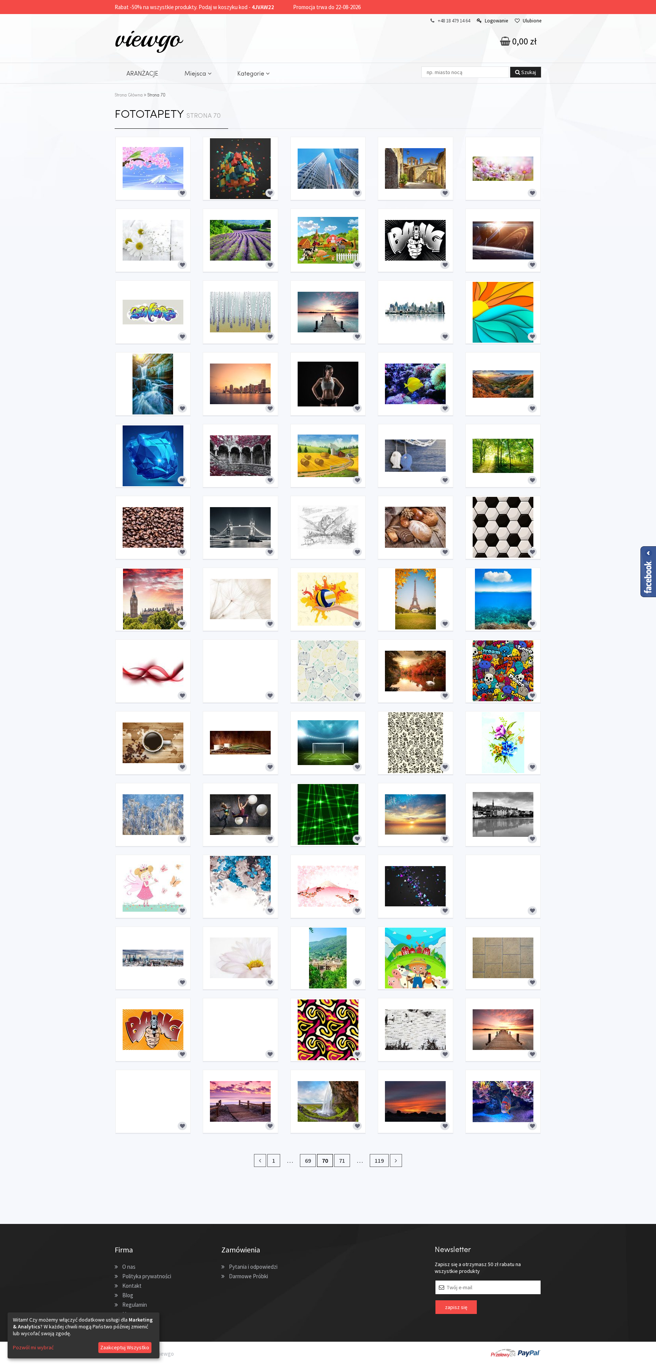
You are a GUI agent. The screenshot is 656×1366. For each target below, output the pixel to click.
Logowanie (496, 20)
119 (379, 1160)
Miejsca (196, 73)
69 (308, 1160)
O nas (129, 1266)
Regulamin (134, 1304)
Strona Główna (129, 95)
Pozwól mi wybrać (33, 1347)
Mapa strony (136, 1314)
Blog (127, 1295)
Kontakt (132, 1285)
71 (342, 1160)
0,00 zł (523, 41)
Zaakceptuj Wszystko (124, 1347)
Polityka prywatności (146, 1276)
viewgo (148, 37)
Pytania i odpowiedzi (253, 1266)
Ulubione (532, 20)
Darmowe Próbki (248, 1276)
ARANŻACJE (142, 73)
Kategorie (251, 73)
